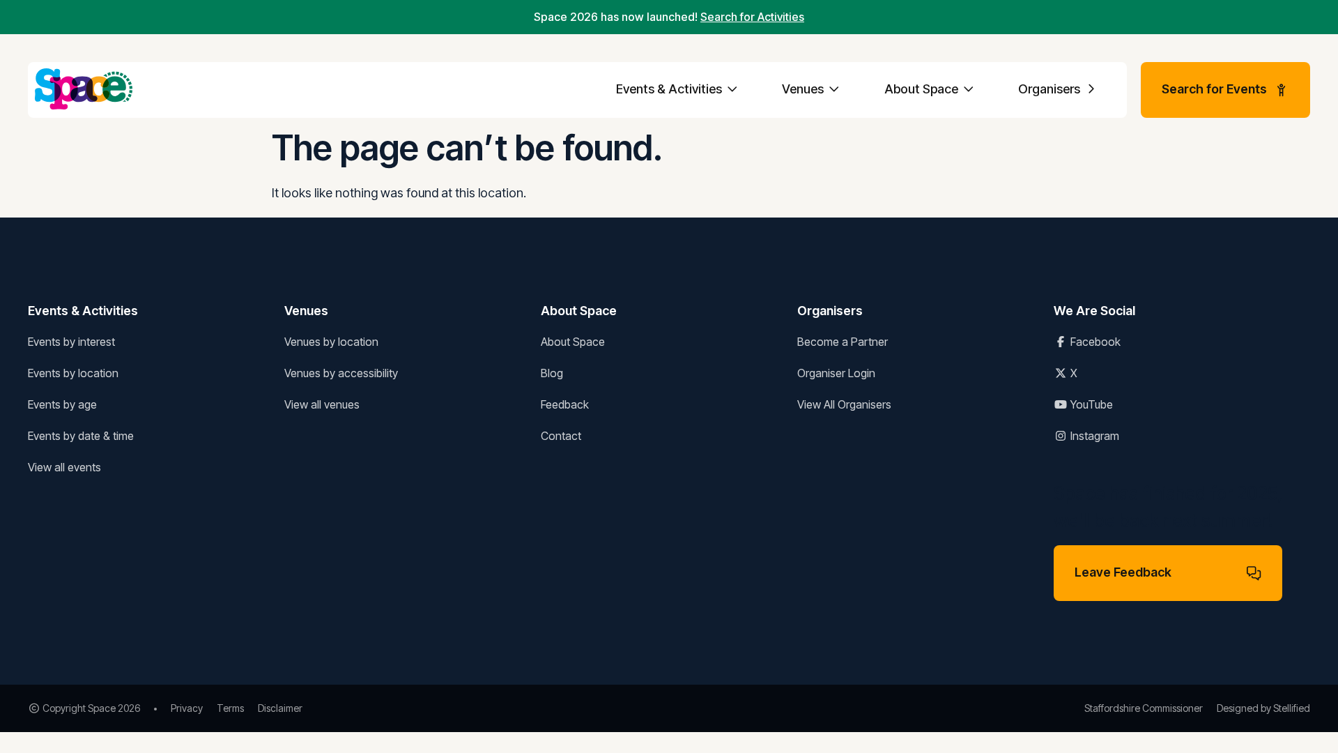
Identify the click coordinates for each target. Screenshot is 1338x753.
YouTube (1090, 404)
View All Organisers (844, 404)
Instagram (1093, 436)
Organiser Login (836, 373)
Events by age (62, 404)
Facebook (1094, 342)
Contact (561, 436)
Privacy (187, 708)
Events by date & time (81, 436)
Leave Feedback (1123, 572)
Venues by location (331, 342)
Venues (804, 89)
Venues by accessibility (341, 373)
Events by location (73, 373)
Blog (552, 373)
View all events (64, 467)
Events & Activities (670, 89)
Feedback (565, 404)
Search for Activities (752, 17)
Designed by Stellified (1263, 708)
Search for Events (1214, 89)
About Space (922, 89)
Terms (230, 708)
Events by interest (71, 342)
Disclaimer (280, 708)
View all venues (322, 404)
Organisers (1050, 89)
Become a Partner (842, 342)
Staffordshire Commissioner (1143, 708)
